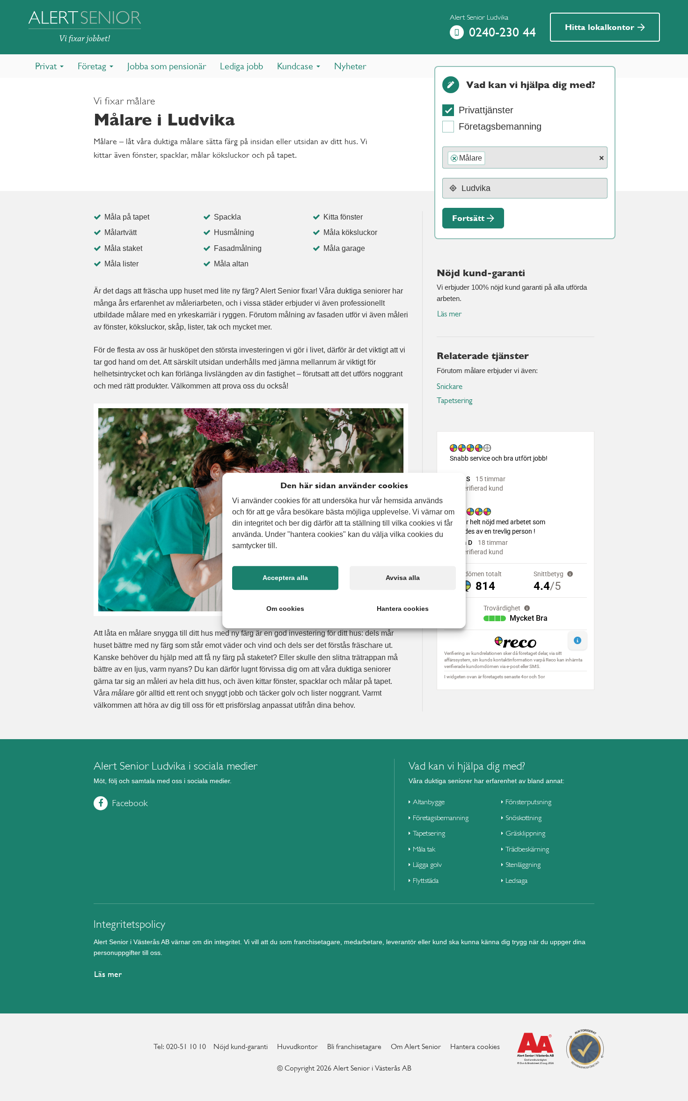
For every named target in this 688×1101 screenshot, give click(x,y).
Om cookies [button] (285, 608)
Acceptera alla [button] (285, 577)
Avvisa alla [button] (403, 577)
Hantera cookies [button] (403, 608)
